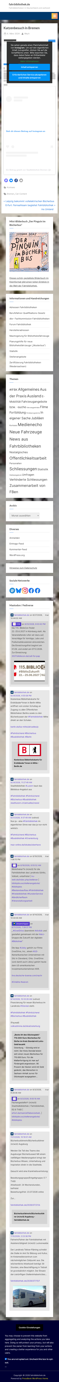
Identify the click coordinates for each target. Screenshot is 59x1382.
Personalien (15, 463)
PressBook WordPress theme (35, 1378)
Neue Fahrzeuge (25, 431)
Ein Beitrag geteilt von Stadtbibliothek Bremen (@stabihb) (32, 170)
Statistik (13, 351)
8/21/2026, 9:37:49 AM (21, 818)
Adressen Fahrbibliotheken (23, 307)
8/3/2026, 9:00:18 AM (30, 1099)
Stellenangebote (17, 356)
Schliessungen (23, 468)
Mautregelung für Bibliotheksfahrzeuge (29, 336)
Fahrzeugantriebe (33, 408)
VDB (18, 624)
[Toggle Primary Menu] (55, 16)
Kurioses (11, 187)
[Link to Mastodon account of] (14, 865)
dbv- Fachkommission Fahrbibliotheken (29, 318)
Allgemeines (28, 389)
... (6, 1366)
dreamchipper (22, 924)
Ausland (34, 396)
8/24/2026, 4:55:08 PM (21, 696)
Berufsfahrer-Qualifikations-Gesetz (27, 313)
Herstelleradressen (19, 330)
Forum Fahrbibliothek (20, 324)
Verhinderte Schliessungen (28, 479)
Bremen (10, 194)
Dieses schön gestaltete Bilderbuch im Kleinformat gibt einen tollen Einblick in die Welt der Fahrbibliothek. (29, 282)
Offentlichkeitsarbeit (28, 458)
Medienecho (30, 424)
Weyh (27, 33)
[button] (6, 180)
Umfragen (28, 474)
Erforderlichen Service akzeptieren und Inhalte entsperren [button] (29, 76)
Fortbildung (17, 412)
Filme (44, 407)
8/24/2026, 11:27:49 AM (21, 782)
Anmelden (14, 538)
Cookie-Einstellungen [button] (29, 1327)
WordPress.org (17, 555)
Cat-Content (21, 194)
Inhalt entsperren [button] (29, 67)
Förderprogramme (33, 413)
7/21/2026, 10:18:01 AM (21, 1137)
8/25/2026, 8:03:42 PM (35, 624)
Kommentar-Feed (18, 549)
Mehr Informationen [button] (29, 61)
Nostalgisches (18, 452)
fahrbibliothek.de (19, 4)
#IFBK (13, 389)
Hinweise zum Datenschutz (23, 568)
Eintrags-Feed (16, 543)
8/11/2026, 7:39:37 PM (22, 927)
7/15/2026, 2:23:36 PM (21, 1236)
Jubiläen (37, 418)
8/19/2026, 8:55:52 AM (30, 865)
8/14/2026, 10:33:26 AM (21, 999)
